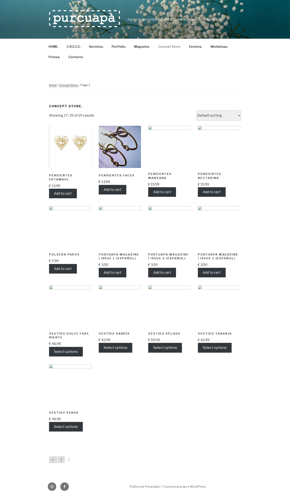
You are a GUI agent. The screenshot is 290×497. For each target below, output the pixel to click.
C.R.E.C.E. (74, 46)
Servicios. (96, 46)
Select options (66, 351)
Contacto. (76, 57)
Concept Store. (169, 46)
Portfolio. (119, 46)
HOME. (54, 46)
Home (53, 85)
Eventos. (195, 46)
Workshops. (219, 46)
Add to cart (63, 193)
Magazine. (142, 46)
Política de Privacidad (144, 486)
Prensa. (54, 57)
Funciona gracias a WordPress (184, 486)
